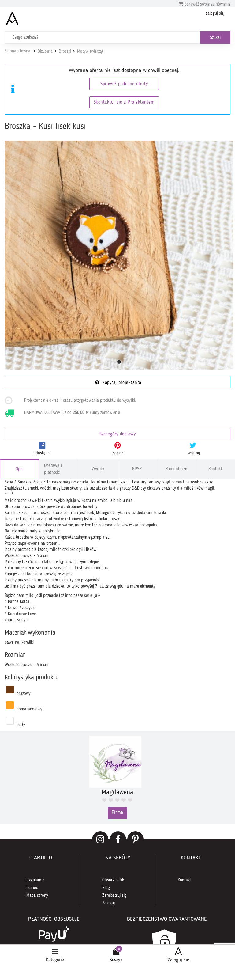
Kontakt (215, 469)
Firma (117, 812)
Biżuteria (45, 51)
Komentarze (176, 469)
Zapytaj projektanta (121, 383)
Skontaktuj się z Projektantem (124, 102)
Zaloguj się (178, 960)
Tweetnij (193, 453)
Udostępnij (42, 453)
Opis (19, 469)
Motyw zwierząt (90, 51)
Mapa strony (37, 895)
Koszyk (116, 959)
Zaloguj (108, 903)
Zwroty (98, 469)
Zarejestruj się (114, 895)
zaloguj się (215, 13)
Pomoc (32, 888)
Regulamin (35, 880)
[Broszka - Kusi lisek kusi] (119, 255)
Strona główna (17, 51)
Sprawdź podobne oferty (124, 84)
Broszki (65, 51)
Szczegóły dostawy (117, 434)
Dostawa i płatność (53, 469)
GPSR (137, 469)
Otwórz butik (113, 880)
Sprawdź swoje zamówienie (206, 4)
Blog (106, 888)
